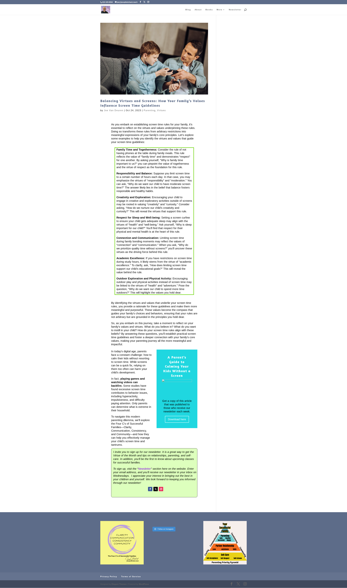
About (198, 10)
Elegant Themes (119, 584)
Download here (177, 419)
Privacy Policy (108, 576)
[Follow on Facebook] (150, 489)
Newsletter (235, 10)
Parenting (149, 110)
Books (209, 10)
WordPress (144, 584)
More (219, 10)
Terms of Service (131, 576)
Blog (188, 10)
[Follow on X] (155, 489)
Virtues (161, 110)
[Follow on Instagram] (161, 489)
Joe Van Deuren (113, 110)
